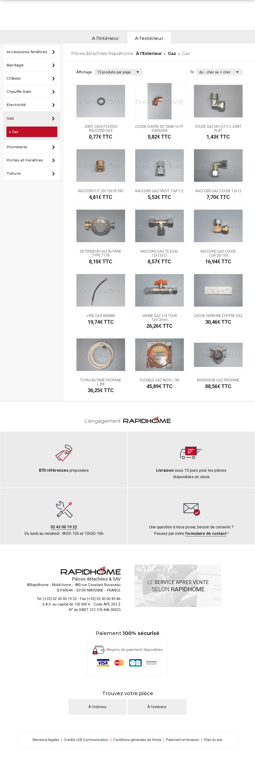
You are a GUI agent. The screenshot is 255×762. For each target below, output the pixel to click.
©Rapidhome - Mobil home (49, 585)
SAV (117, 579)
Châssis (13, 78)
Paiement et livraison (182, 740)
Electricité (16, 104)
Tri (192, 72)
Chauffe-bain (18, 91)
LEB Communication (92, 740)
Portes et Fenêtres (24, 160)
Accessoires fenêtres (26, 51)
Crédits (69, 740)
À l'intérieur (97, 707)
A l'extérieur (149, 38)
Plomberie (16, 147)
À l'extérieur (157, 707)
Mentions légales (46, 740)
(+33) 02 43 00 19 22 (60, 599)
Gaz (10, 118)
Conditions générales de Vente (138, 740)
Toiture (13, 173)
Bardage (15, 65)
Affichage (84, 72)
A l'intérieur (105, 38)
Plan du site (213, 740)
